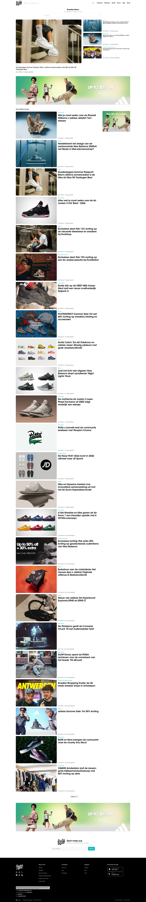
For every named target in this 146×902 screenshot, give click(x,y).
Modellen (41, 870)
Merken (40, 867)
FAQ (85, 870)
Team (17, 65)
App (123, 3)
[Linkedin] (22, 875)
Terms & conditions (119, 900)
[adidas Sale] (73, 90)
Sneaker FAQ (42, 881)
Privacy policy (127, 900)
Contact (86, 867)
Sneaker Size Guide (43, 878)
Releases (107, 3)
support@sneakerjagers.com (25, 890)
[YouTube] (16, 875)
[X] (22, 872)
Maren (20, 72)
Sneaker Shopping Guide (45, 875)
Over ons (64, 867)
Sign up (91, 848)
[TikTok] (19, 875)
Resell (113, 3)
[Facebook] (19, 872)
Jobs (63, 870)
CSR (85, 873)
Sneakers (100, 3)
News (119, 3)
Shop (128, 3)
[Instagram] (16, 872)
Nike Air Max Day (43, 873)
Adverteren (64, 873)
